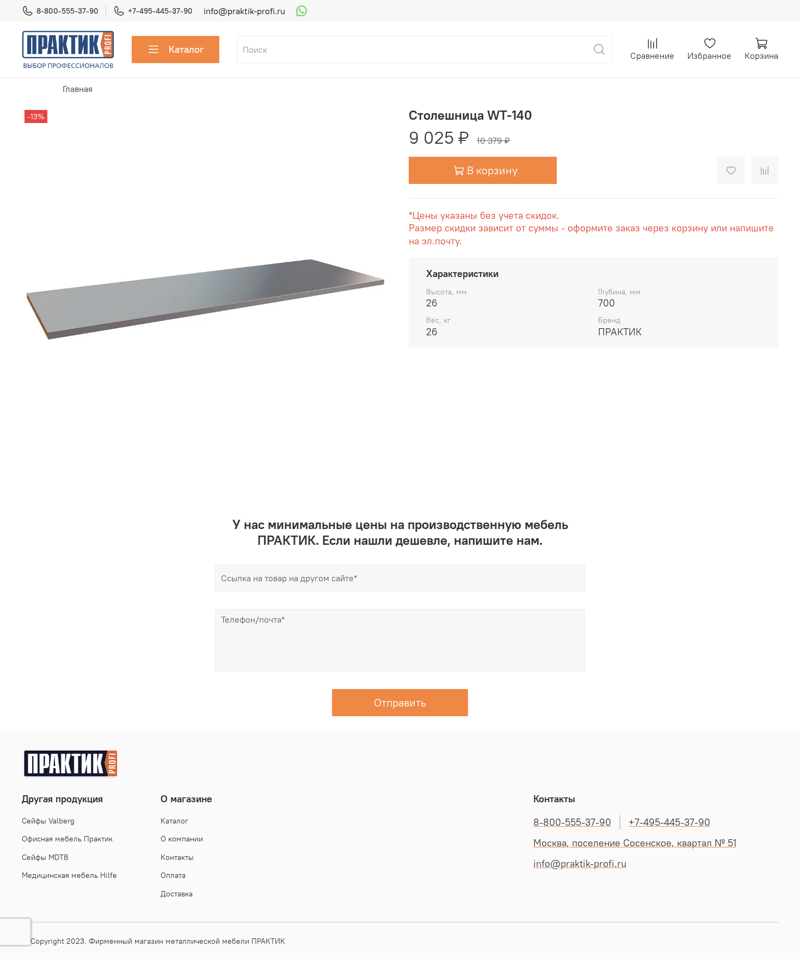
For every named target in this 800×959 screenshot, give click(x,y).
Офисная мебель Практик (67, 839)
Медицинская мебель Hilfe (69, 875)
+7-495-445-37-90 (160, 11)
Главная (78, 88)
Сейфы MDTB (45, 857)
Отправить (400, 702)
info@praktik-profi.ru (244, 10)
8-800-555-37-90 (67, 11)
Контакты (177, 857)
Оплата (173, 875)
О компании (182, 839)
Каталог (186, 49)
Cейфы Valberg (48, 821)
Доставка (177, 894)
